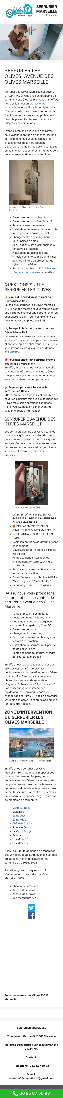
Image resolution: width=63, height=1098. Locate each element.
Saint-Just (18, 815)
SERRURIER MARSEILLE (46, 9)
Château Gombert (23, 823)
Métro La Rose (21, 807)
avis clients (11, 351)
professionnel (38, 103)
